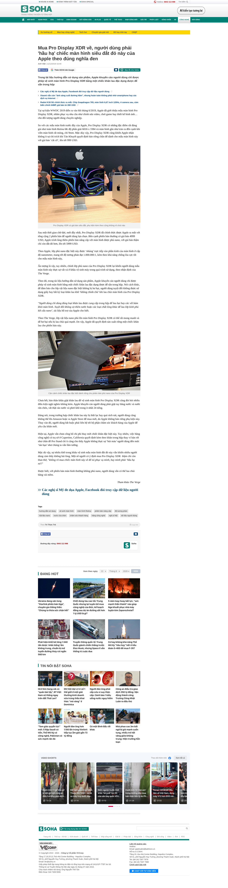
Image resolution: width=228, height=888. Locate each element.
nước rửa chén (60, 515)
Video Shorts (48, 758)
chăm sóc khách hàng (79, 515)
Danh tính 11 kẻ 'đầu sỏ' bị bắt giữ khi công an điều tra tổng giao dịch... (54, 793)
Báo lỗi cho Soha (132, 70)
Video (169, 837)
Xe (175, 20)
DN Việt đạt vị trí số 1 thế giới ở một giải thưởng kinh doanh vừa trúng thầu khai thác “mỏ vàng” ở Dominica (74, 697)
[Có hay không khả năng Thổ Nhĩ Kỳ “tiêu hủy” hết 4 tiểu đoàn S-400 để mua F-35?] (124, 629)
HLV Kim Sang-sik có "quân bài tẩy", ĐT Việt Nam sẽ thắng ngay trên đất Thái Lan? (49, 694)
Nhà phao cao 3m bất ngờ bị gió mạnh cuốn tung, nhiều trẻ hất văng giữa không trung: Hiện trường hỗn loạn (128, 734)
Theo (89, 525)
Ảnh (176, 837)
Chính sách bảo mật (138, 865)
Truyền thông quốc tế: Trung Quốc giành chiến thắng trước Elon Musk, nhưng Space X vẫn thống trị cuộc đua (89, 647)
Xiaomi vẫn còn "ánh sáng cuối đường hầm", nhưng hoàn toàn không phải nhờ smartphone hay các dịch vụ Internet (88, 96)
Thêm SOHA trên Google (64, 70)
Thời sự (60, 20)
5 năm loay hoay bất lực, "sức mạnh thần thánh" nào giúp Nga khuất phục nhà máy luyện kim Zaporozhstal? (123, 606)
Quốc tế (107, 20)
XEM (136, 571)
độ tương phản (121, 511)
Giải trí (143, 20)
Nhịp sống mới (131, 20)
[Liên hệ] (136, 534)
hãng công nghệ (98, 515)
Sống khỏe (166, 20)
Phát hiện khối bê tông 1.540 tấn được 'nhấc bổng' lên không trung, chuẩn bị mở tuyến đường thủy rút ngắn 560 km (53, 648)
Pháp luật (154, 20)
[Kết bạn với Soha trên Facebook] (127, 545)
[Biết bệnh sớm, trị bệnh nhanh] (192, 10)
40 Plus (98, 20)
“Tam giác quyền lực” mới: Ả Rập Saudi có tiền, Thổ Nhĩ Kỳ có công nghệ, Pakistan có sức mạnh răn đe (50, 732)
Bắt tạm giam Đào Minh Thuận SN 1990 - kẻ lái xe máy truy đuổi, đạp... (81, 793)
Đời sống (196, 20)
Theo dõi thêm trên (159, 758)
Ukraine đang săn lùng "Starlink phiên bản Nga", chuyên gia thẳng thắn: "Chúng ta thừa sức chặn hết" (53, 606)
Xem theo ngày (90, 571)
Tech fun (83, 32)
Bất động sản (86, 20)
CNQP (134, 32)
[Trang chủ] (36, 10)
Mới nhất (31, 20)
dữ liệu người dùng (129, 515)
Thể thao (118, 20)
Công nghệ (184, 20)
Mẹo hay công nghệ (65, 32)
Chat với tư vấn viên (145, 871)
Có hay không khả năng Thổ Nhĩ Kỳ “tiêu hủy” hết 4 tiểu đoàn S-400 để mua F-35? (122, 645)
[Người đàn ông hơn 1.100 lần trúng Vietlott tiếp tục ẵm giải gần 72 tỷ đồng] (76, 716)
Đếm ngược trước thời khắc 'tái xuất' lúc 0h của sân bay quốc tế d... (109, 793)
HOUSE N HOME (47, 2)
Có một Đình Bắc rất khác (100, 728)
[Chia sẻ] (43, 70)
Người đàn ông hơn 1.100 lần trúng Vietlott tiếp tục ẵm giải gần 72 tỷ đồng (75, 731)
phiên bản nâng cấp (103, 511)
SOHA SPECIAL (87, 2)
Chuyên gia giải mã (100, 32)
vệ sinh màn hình (66, 511)
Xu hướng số (46, 32)
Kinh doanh (71, 20)
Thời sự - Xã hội (60, 837)
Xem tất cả (180, 758)
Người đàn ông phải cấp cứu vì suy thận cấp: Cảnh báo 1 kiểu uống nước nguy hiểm (101, 694)
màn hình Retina (84, 511)
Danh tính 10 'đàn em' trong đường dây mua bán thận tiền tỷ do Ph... (136, 793)
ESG (52, 20)
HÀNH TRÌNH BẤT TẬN (67, 2)
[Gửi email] (116, 69)
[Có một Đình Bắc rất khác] (102, 716)
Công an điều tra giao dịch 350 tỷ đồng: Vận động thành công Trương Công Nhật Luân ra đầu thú (127, 695)
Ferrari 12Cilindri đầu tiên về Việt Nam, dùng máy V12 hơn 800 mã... (164, 793)
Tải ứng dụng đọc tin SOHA (75, 829)
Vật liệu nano (44, 515)
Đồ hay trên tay (120, 32)
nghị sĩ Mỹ (113, 515)
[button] (110, 806)
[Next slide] (183, 784)
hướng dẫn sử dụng (47, 511)
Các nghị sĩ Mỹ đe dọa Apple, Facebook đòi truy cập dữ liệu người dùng (75, 91)
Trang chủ (47, 837)
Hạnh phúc (42, 20)
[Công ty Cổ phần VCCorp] (76, 846)
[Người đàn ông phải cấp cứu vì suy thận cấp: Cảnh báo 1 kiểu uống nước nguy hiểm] (102, 678)
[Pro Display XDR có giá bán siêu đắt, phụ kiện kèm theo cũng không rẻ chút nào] (89, 184)
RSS (183, 837)
